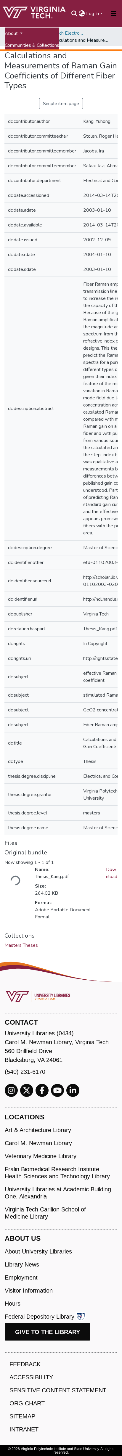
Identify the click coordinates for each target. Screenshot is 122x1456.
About (12, 33)
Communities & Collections (32, 45)
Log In (92, 13)
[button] (82, 13)
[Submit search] (74, 13)
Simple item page (61, 103)
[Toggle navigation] (113, 14)
